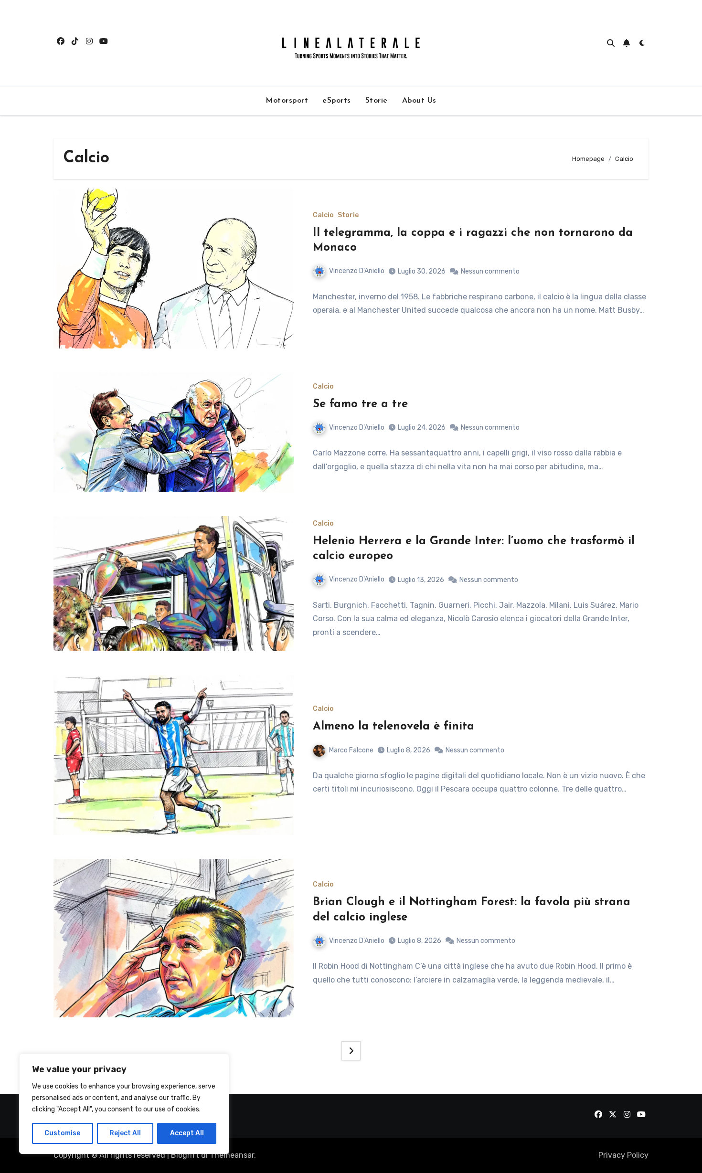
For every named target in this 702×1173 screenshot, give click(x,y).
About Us (419, 101)
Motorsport (287, 101)
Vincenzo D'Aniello (356, 271)
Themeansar (232, 1155)
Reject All (125, 1133)
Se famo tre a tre (360, 404)
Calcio (323, 215)
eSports (336, 101)
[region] (124, 1104)
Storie (376, 101)
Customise (62, 1133)
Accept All (187, 1133)
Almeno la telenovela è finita (393, 726)
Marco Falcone (351, 750)
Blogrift (185, 1155)
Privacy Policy (623, 1155)
